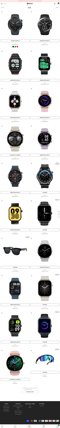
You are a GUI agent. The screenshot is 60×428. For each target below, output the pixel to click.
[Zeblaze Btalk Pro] (44, 213)
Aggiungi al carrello (15, 155)
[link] (15, 426)
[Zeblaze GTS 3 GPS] (44, 288)
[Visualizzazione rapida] (2, 12)
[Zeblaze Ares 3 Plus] (15, 24)
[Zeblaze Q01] (44, 359)
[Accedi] (54, 3)
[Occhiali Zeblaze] (15, 251)
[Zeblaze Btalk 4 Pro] (44, 176)
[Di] (5, 3)
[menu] (1, 3)
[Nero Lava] (13, 47)
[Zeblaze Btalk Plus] (15, 213)
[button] (28, 7)
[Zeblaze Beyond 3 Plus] (44, 64)
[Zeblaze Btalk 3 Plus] (44, 138)
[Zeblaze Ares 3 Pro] (44, 24)
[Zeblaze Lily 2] (15, 363)
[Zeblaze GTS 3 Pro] (15, 325)
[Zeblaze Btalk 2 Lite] (44, 101)
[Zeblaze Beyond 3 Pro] (15, 101)
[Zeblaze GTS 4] (44, 325)
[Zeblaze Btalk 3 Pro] (15, 176)
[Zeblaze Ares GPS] (15, 64)
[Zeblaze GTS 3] (15, 288)
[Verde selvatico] (15, 47)
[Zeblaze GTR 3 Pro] (44, 251)
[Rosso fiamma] (17, 47)
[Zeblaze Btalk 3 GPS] (15, 138)
